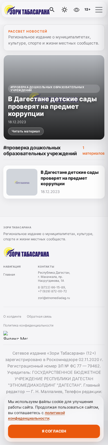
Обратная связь (39, 316)
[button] (99, 9)
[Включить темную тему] (64, 9)
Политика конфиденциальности (28, 325)
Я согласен (54, 431)
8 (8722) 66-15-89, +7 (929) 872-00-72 (52, 289)
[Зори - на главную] (27, 10)
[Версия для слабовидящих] (76, 9)
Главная (9, 274)
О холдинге (12, 316)
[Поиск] (52, 9)
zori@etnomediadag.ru (54, 298)
